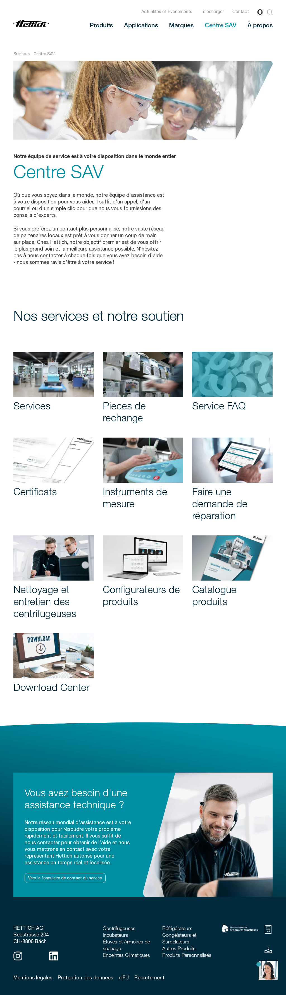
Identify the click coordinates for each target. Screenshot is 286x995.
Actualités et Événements (166, 11)
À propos (260, 25)
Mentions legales (32, 978)
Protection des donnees (85, 978)
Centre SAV (220, 25)
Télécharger (212, 11)
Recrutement (149, 978)
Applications (141, 25)
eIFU (124, 978)
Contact (240, 11)
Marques (181, 25)
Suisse (19, 54)
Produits (101, 25)
